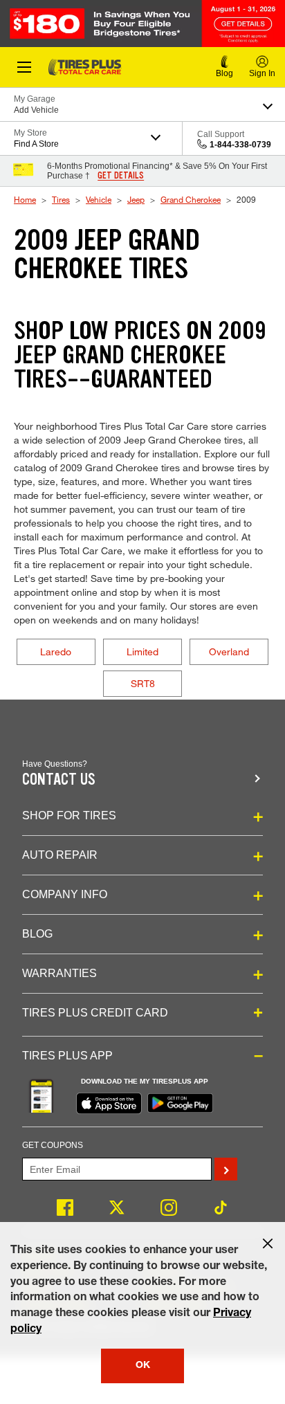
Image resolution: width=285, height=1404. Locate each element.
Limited (142, 651)
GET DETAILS (121, 176)
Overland (229, 651)
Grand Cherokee (190, 199)
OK (143, 1366)
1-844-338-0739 (240, 144)
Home (25, 199)
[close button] (268, 1243)
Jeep (136, 199)
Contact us (58, 779)
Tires (61, 199)
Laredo (55, 651)
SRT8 (143, 683)
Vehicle (98, 199)
